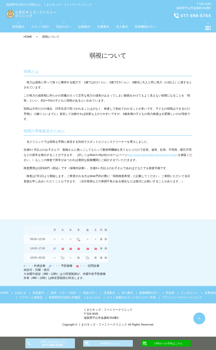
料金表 (170, 292)
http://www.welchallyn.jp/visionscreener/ (152, 155)
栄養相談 (210, 292)
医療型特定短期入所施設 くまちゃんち (75, 297)
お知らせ (20, 292)
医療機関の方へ (149, 292)
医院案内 (38, 292)
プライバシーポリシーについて (182, 297)
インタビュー (189, 292)
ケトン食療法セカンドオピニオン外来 (131, 297)
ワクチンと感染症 (31, 297)
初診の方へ (90, 292)
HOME (28, 36)
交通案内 (109, 292)
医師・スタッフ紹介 (63, 292)
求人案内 (127, 292)
